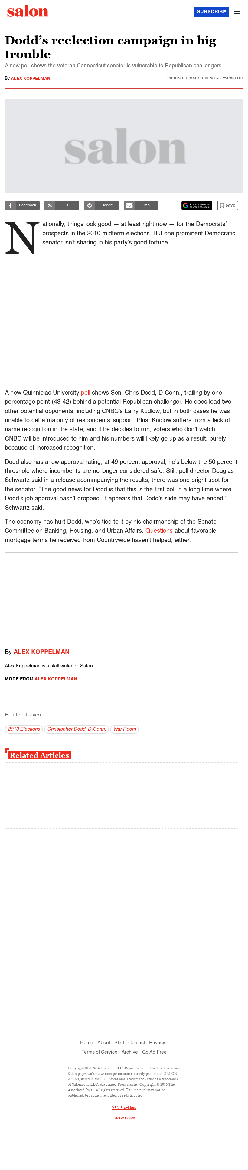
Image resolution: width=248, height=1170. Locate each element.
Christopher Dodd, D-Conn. (76, 729)
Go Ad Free (154, 1052)
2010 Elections (24, 729)
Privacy (157, 1043)
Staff (119, 1043)
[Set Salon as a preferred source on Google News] (196, 205)
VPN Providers (124, 1108)
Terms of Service (99, 1052)
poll (85, 393)
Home (86, 1043)
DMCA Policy (124, 1118)
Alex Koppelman (30, 78)
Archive (130, 1052)
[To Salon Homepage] (27, 11)
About (103, 1043)
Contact (136, 1043)
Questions (159, 531)
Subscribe (211, 12)
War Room (124, 729)
